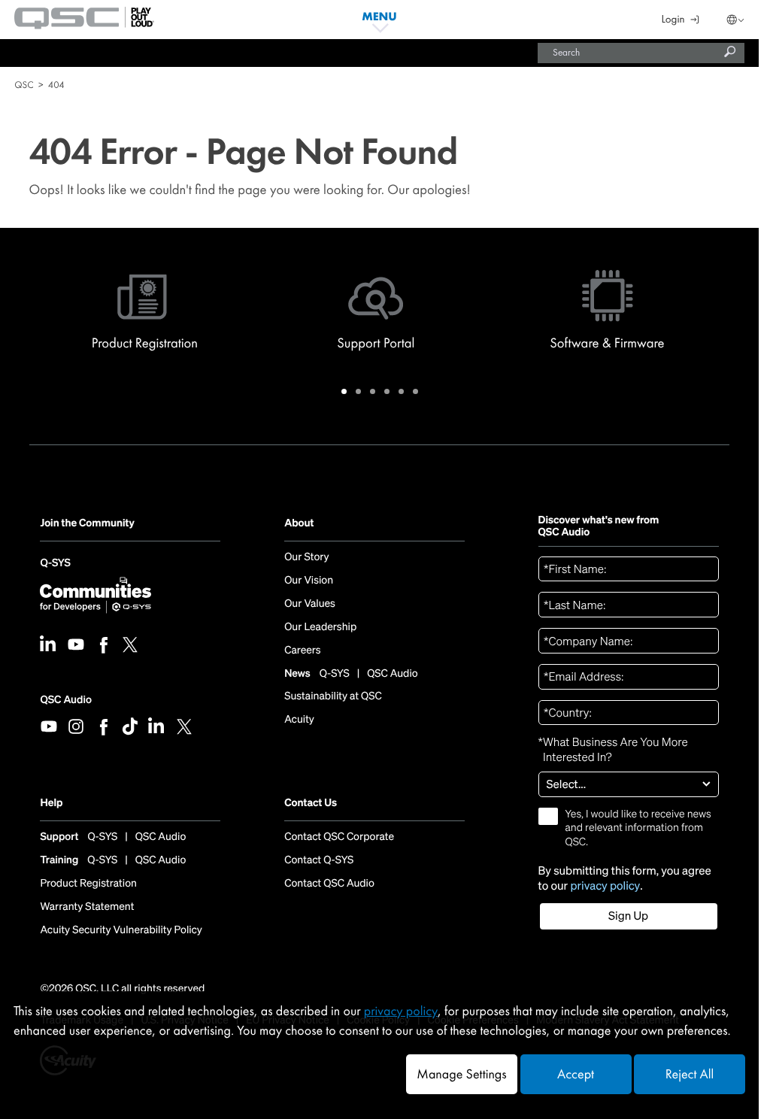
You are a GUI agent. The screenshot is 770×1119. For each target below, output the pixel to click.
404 (56, 84)
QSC (23, 84)
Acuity (299, 719)
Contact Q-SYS (318, 860)
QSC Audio (65, 700)
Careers (302, 650)
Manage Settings (461, 1074)
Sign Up (628, 915)
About (299, 523)
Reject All (689, 1074)
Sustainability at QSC (333, 696)
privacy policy (605, 886)
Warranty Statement (87, 907)
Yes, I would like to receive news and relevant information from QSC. (638, 828)
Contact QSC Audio (329, 883)
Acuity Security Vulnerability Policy (121, 930)
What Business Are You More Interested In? (613, 750)
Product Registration (88, 883)
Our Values (309, 604)
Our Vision (308, 580)
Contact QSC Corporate (339, 837)
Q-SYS (55, 565)
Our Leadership (320, 627)
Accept (575, 1074)
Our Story (306, 557)
